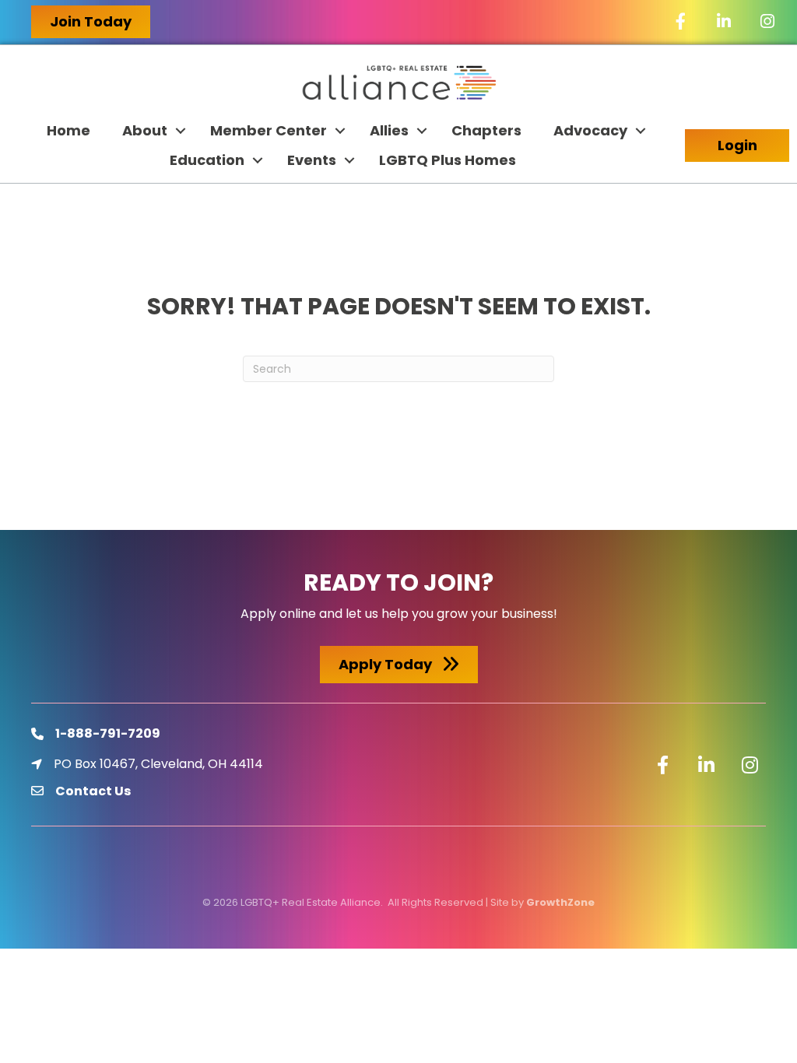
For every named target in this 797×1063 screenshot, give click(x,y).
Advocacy (590, 130)
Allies (389, 130)
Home (68, 130)
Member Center (268, 130)
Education (207, 160)
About (144, 130)
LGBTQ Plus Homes (447, 160)
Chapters (486, 130)
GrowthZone (560, 902)
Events (311, 160)
